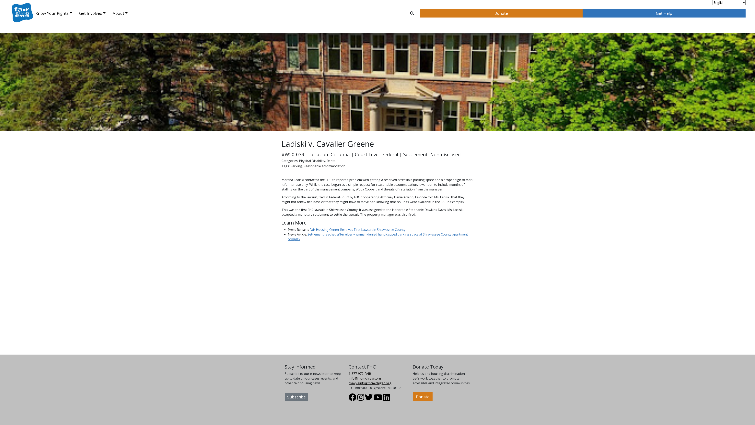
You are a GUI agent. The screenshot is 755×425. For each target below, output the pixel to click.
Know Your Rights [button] (52, 13)
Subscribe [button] (296, 397)
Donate (501, 13)
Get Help (664, 13)
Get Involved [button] (90, 13)
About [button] (118, 13)
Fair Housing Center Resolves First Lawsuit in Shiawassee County (357, 229)
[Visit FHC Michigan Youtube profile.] (378, 399)
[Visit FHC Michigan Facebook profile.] (352, 399)
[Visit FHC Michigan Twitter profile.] (369, 399)
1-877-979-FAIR (360, 373)
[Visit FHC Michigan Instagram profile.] (360, 399)
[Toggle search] (412, 13)
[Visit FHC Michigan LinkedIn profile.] (386, 399)
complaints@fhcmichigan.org (370, 383)
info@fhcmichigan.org (365, 378)
